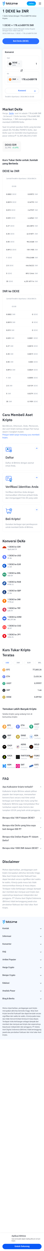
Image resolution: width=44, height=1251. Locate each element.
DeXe (11, 114)
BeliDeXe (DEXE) (21, 41)
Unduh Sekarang (22, 1246)
